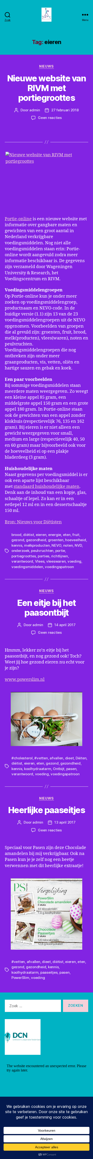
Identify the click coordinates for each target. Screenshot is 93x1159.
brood (16, 534)
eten (67, 534)
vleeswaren (56, 561)
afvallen (56, 758)
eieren (41, 534)
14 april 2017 (65, 625)
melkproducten (37, 545)
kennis (16, 545)
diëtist (28, 534)
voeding (74, 561)
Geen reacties (50, 117)
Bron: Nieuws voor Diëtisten (33, 522)
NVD (78, 545)
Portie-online (18, 219)
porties (43, 556)
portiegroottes (23, 556)
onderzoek (20, 550)
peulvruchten (42, 550)
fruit (75, 534)
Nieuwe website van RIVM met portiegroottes (46, 88)
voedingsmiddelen (27, 567)
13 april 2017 (65, 822)
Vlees (40, 561)
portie (60, 550)
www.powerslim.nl (25, 679)
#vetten (41, 758)
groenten (55, 540)
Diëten (81, 758)
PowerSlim (20, 977)
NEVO (56, 545)
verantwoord (22, 561)
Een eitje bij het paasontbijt (46, 608)
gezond (17, 540)
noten (68, 545)
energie (54, 534)
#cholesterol (22, 758)
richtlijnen (59, 556)
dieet (69, 758)
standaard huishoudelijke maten (46, 486)
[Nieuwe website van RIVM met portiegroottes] (46, 179)
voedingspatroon (59, 567)
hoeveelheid (75, 540)
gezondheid (36, 540)
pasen (71, 768)
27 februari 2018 (65, 110)
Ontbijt (58, 768)
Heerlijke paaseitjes (46, 810)
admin (34, 110)
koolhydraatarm (37, 768)
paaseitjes (48, 972)
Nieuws (46, 66)
